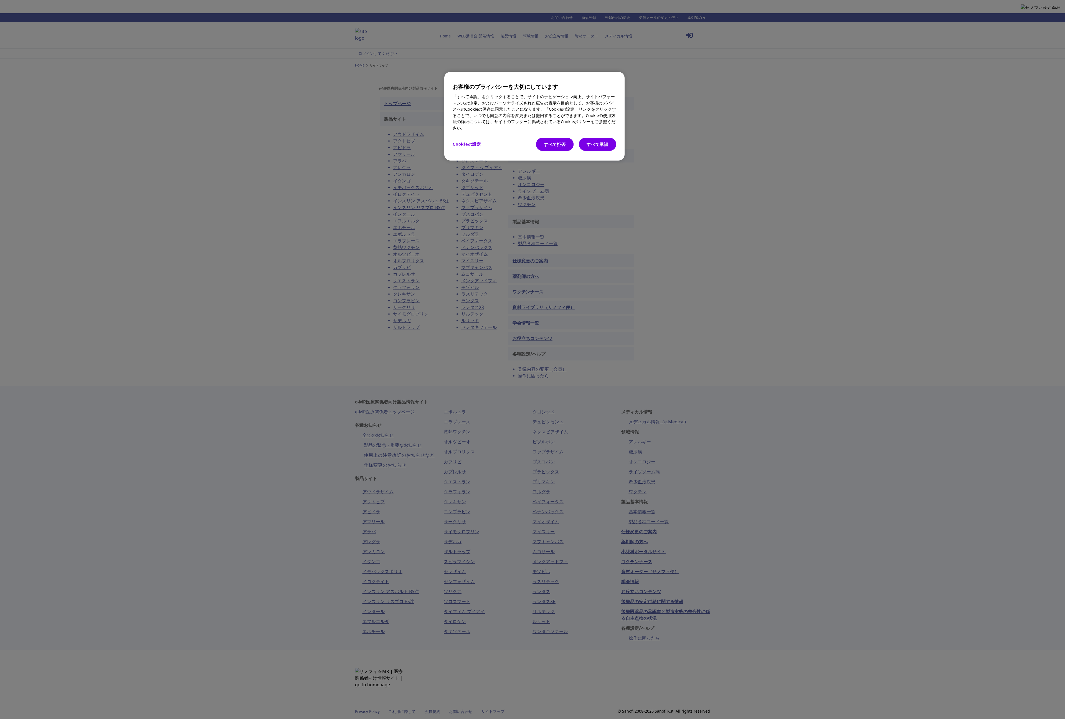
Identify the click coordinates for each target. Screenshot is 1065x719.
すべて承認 (597, 144)
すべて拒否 (555, 144)
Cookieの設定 (467, 144)
